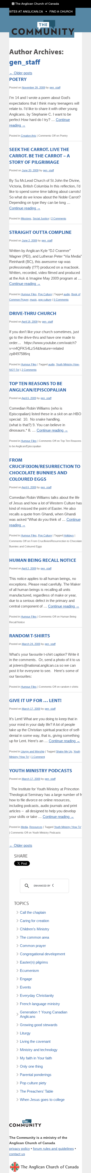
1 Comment (38, 756)
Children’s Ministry (34, 929)
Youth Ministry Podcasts (40, 770)
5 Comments (61, 299)
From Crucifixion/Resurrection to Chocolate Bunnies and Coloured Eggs (44, 469)
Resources (35, 826)
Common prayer (33, 946)
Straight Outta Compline (40, 232)
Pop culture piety (33, 1083)
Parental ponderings (35, 1075)
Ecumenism (29, 970)
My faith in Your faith (36, 1058)
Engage (26, 979)
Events (25, 987)
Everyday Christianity (37, 995)
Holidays (69, 535)
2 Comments (58, 218)
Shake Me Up (64, 751)
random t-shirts (29, 635)
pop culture (44, 299)
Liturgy (25, 1033)
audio (67, 294)
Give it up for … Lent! (35, 700)
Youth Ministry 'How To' (67, 826)
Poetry (18, 79)
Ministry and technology (39, 1050)
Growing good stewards (39, 1025)
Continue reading (25, 208)
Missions (26, 218)
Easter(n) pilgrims (34, 962)
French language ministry (40, 1004)
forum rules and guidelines (53, 1149)
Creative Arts (28, 135)
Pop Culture (45, 294)
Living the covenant (35, 1041)
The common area (34, 937)
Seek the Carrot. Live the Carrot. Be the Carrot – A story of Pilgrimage (39, 155)
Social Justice (41, 218)
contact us (17, 1154)
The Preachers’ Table (36, 1091)
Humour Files (29, 294)
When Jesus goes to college (42, 1099)
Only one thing (31, 1066)
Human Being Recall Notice (42, 560)
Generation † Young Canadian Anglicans (43, 1014)
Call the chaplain (33, 912)
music (33, 299)
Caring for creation (34, 921)
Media (24, 826)
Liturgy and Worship (32, 751)
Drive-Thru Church (32, 313)
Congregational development (42, 954)
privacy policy (19, 1149)
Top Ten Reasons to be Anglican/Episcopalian (37, 386)
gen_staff (24, 61)
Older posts (20, 73)
